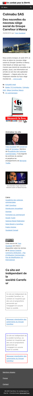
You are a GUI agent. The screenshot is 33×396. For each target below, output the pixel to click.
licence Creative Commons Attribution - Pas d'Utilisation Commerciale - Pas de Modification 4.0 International (15, 255)
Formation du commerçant (15, 215)
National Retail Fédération (15, 221)
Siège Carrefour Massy (15, 90)
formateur (15, 149)
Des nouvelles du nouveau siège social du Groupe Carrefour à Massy (15, 24)
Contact (6, 384)
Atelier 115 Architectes (13, 87)
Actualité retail (10, 84)
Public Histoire (11, 227)
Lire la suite (17, 79)
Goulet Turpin (10, 218)
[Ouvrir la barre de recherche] (31, 7)
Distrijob (9, 212)
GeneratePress (24, 393)
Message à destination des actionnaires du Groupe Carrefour (16, 321)
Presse (5, 378)
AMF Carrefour (11, 205)
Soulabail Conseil (12, 230)
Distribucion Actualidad (14, 208)
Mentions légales (9, 372)
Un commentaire (11, 93)
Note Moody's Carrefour (14, 224)
